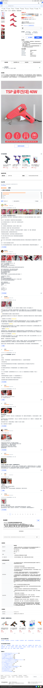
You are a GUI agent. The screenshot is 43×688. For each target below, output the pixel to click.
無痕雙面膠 (21, 648)
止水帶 (40, 645)
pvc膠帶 (2, 645)
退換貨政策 (20, 675)
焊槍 (11, 648)
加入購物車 (30, 37)
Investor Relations (7, 675)
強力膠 (20, 645)
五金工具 (9, 10)
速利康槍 (36, 645)
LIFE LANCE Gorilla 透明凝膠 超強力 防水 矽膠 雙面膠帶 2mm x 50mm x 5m (12, 659)
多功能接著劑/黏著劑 (31, 640)
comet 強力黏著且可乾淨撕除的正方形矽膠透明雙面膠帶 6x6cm (11, 666)
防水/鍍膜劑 (17, 640)
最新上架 (6, 201)
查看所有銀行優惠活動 (29, 34)
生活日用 (6, 10)
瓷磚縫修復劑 (7, 640)
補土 (5, 645)
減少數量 (25, 36)
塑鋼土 (26, 645)
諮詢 (38, 520)
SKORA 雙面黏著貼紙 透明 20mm (6, 670)
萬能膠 (6, 648)
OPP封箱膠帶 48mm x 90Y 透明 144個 (7, 657)
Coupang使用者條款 (14, 675)
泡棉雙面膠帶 (9, 645)
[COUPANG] (4, 683)
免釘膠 (9, 648)
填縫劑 (26, 640)
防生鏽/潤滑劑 (22, 640)
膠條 (33, 645)
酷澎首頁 (2, 10)
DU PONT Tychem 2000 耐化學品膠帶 (7, 671)
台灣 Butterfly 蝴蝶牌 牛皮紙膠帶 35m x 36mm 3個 (9, 667)
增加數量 (25, 38)
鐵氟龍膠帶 (30, 645)
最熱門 (2, 201)
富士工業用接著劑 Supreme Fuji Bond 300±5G (8, 662)
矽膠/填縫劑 (2, 640)
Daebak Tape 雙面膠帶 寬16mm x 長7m (7, 663)
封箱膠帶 (14, 648)
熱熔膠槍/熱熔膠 (19, 10)
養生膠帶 (23, 645)
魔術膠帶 (18, 648)
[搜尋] (41, 5)
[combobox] (38, 201)
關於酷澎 (2, 675)
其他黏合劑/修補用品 (38, 640)
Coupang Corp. (29, 25)
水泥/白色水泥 (12, 640)
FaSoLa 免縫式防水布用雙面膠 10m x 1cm (8, 654)
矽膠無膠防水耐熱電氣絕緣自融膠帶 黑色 (7, 658)
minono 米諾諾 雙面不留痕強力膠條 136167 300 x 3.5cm (10, 653)
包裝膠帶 (16, 645)
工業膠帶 (13, 645)
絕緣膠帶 (2, 648)
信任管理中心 (25, 675)
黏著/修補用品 (14, 10)
